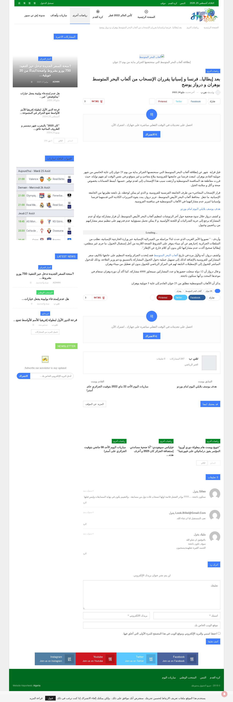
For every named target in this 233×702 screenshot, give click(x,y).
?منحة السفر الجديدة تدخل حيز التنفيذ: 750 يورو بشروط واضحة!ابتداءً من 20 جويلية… (45, 70)
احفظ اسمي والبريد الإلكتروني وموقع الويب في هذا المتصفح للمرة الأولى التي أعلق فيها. (170, 633)
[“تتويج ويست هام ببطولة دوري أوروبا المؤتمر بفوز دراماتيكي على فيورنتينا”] (198, 428)
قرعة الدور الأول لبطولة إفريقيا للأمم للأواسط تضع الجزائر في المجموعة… (40, 111)
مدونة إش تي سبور (34, 15)
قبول (50, 698)
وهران (179, 291)
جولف (163, 3)
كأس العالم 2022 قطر (120, 15)
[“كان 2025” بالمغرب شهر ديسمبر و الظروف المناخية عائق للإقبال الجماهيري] (70, 129)
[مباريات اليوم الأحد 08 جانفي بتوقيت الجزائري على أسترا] (105, 428)
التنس (182, 3)
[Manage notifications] (224, 694)
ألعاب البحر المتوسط (166, 255)
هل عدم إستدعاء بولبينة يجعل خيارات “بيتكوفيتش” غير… (40, 94)
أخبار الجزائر (45, 58)
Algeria (36, 685)
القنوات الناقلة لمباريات (59, 158)
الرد (85, 502)
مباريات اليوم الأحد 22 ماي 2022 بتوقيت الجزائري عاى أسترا (117, 388)
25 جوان (209, 291)
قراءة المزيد (36, 698)
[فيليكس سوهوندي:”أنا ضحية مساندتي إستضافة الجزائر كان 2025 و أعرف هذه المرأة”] (151, 428)
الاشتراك (150, 134)
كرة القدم (172, 3)
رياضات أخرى (80, 15)
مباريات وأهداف (58, 15)
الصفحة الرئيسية (146, 17)
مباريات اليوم (169, 677)
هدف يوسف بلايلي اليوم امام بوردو (200, 209)
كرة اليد (45, 313)
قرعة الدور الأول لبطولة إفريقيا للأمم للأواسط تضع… (45, 320)
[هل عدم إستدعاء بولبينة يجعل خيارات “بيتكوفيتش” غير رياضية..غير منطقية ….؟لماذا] (70, 97)
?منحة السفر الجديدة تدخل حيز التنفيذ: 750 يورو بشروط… (45, 275)
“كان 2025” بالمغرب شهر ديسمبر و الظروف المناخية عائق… (40, 127)
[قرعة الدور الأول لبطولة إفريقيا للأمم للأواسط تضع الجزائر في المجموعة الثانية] (70, 113)
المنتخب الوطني (45, 292)
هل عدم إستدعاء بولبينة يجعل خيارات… (45, 299)
